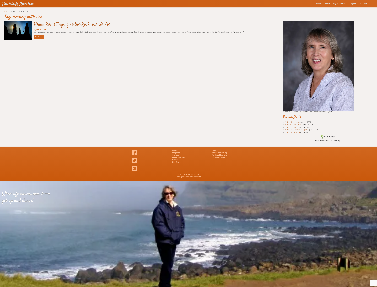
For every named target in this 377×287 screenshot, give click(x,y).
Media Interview (178, 157)
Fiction (175, 159)
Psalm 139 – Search (291, 127)
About (327, 4)
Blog (334, 4)
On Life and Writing (219, 152)
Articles (343, 4)
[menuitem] (319, 4)
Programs (353, 4)
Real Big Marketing (191, 174)
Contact (363, 4)
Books (318, 4)
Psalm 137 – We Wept (292, 132)
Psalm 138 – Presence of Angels (296, 130)
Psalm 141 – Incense (292, 122)
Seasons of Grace (218, 157)
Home (5, 11)
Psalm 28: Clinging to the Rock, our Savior (72, 24)
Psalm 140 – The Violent (293, 125)
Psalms (214, 150)
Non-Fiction (176, 162)
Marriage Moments (219, 155)
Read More (39, 37)
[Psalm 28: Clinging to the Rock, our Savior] (18, 30)
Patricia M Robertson (18, 4)
